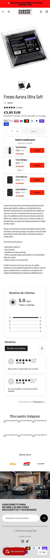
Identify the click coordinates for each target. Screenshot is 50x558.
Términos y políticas (25, 536)
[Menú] (3, 12)
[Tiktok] (27, 541)
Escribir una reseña (16, 348)
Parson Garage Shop (28, 530)
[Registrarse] (44, 518)
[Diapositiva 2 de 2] (28, 86)
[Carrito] (47, 12)
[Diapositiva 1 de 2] (22, 86)
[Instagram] (22, 541)
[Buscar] (9, 12)
